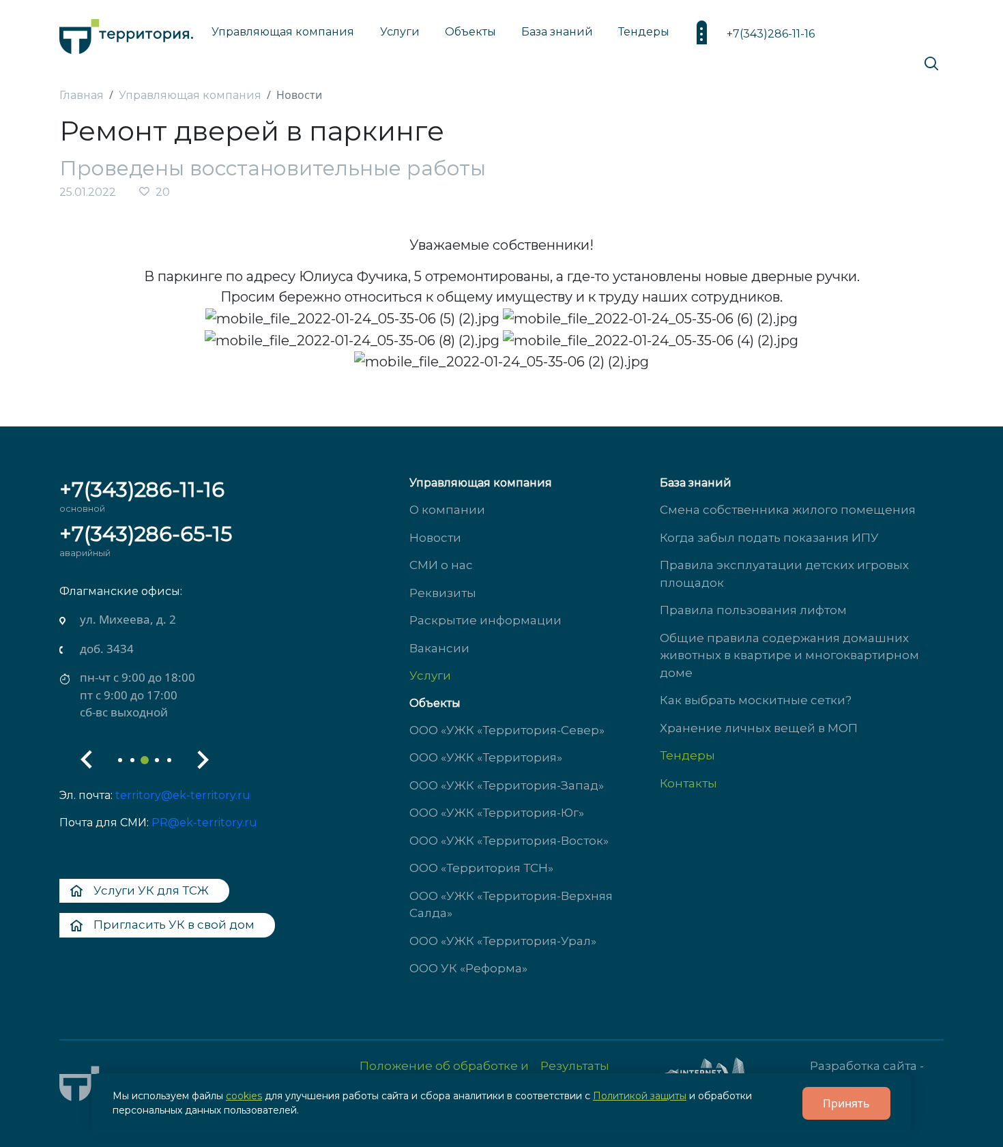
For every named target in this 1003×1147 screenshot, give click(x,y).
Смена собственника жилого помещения (788, 510)
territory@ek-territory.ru (182, 795)
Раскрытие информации (485, 620)
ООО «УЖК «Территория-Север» (507, 730)
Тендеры (687, 755)
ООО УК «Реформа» (468, 968)
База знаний (557, 31)
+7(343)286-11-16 (771, 33)
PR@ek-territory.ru (204, 822)
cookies (244, 1096)
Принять (846, 1103)
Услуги (430, 675)
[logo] (126, 33)
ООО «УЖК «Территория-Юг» (496, 812)
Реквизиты (442, 593)
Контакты (688, 783)
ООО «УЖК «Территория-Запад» (506, 785)
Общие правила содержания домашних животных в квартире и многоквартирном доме (789, 655)
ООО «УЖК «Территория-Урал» (502, 941)
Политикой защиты (639, 1096)
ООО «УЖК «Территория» (485, 757)
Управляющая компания (283, 31)
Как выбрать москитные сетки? (756, 700)
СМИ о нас (441, 565)
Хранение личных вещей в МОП (759, 728)
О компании (447, 510)
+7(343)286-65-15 (145, 534)
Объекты (435, 703)
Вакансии (439, 648)
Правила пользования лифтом (753, 610)
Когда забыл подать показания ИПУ (769, 538)
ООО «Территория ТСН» (481, 868)
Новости (435, 538)
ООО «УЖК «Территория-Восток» (509, 840)
